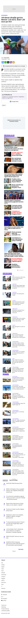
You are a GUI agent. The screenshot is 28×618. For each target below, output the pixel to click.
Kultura (2, 580)
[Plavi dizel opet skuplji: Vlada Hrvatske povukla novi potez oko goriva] (7, 286)
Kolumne (3, 588)
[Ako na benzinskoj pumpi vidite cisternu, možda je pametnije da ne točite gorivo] (7, 336)
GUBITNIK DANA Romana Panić (14, 483)
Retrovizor (3, 582)
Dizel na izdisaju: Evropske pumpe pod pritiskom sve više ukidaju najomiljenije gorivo (18, 370)
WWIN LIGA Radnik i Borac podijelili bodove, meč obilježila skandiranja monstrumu (15, 490)
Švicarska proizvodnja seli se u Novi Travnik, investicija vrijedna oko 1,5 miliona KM (18, 430)
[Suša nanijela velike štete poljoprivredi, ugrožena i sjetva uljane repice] (7, 438)
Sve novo (20, 549)
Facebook (5, 594)
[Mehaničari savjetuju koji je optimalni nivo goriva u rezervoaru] (7, 311)
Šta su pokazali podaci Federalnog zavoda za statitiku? (17, 446)
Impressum (3, 605)
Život (14, 325)
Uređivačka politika (5, 610)
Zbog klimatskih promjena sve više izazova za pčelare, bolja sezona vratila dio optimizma (18, 379)
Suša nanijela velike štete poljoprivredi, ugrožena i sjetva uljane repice (17, 438)
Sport (2, 570)
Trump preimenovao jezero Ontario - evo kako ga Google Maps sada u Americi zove (15, 523)
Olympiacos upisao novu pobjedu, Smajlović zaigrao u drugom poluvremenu (14, 516)
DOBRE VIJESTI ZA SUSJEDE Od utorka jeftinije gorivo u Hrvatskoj (18, 353)
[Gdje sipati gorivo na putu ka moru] (7, 328)
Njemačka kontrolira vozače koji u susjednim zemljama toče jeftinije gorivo (18, 303)
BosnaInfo (6, 57)
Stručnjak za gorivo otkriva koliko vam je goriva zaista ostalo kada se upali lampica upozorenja (18, 344)
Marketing (3, 607)
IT (1, 586)
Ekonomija (4, 15)
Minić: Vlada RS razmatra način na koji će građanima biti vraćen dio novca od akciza (18, 361)
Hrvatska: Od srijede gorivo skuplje (18, 294)
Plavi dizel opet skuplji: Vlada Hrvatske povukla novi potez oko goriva (18, 287)
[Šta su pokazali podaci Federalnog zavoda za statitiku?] (7, 446)
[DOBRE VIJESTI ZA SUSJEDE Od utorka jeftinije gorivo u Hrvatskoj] (7, 353)
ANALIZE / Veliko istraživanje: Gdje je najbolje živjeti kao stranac (18, 421)
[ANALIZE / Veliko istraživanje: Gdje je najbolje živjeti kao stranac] (7, 421)
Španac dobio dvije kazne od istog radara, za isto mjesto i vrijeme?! (14, 504)
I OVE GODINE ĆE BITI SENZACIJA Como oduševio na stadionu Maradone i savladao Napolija (14, 530)
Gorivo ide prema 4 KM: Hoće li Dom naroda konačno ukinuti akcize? (18, 278)
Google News (15, 101)
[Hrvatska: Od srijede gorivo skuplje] (7, 295)
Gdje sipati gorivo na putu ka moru (18, 327)
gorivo (4, 105)
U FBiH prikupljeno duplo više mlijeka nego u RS (18, 404)
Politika (3, 564)
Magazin (15, 308)
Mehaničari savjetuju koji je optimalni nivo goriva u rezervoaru (18, 311)
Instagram (5, 598)
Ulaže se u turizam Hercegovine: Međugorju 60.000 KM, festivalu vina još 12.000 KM (18, 396)
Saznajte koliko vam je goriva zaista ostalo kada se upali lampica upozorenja (18, 319)
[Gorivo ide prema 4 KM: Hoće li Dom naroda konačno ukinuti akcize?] (7, 278)
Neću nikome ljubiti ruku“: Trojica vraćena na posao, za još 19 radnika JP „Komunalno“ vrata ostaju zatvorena (18, 455)
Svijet (14, 300)
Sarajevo (3, 576)
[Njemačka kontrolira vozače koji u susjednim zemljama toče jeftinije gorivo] (7, 303)
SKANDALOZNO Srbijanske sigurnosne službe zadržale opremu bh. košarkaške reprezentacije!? (15, 543)
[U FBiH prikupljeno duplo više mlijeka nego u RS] (7, 405)
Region (15, 284)
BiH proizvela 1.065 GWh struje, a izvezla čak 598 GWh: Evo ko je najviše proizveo (18, 388)
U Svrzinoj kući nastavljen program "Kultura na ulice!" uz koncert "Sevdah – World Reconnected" (15, 498)
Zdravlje (3, 572)
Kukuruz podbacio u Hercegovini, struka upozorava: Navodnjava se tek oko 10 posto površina (18, 464)
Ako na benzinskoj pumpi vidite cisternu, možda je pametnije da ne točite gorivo (18, 336)
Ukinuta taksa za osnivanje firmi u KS (18, 412)
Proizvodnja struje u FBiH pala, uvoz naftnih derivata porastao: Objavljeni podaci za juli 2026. (18, 472)
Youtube (4, 600)
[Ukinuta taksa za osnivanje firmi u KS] (7, 413)
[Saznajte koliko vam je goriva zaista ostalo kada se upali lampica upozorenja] (7, 319)
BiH (13, 275)
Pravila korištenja (5, 608)
